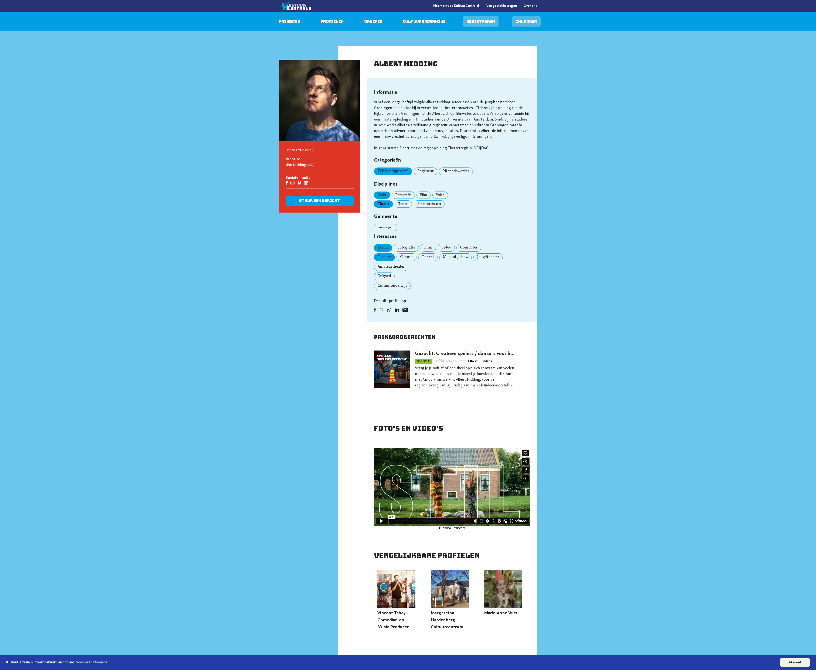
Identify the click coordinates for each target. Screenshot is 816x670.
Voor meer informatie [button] (91, 662)
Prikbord (289, 21)
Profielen (332, 21)
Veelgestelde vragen (501, 6)
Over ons (530, 6)
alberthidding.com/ (300, 165)
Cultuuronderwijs (424, 21)
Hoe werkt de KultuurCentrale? (456, 6)
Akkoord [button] (795, 662)
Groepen (373, 21)
